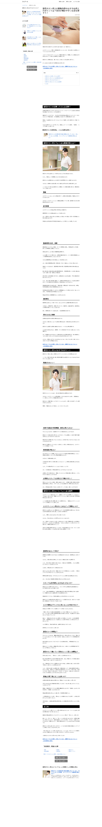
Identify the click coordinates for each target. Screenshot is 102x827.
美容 (25, 54)
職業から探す (62, 1)
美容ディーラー (72, 751)
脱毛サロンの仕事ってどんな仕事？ (52, 76)
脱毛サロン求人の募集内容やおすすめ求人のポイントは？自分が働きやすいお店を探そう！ (61, 10)
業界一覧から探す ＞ (31, 69)
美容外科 (26, 60)
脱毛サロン (26, 57)
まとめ (46, 83)
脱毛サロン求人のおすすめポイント (52, 79)
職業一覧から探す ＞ (31, 66)
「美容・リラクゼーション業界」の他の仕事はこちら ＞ (55, 754)
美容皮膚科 (26, 58)
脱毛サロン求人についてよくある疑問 (53, 81)
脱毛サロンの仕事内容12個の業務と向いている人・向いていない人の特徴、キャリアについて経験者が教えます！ (63, 135)
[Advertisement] (61, 95)
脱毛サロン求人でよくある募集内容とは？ (54, 78)
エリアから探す (76, 1)
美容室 (25, 55)
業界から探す (69, 1)
